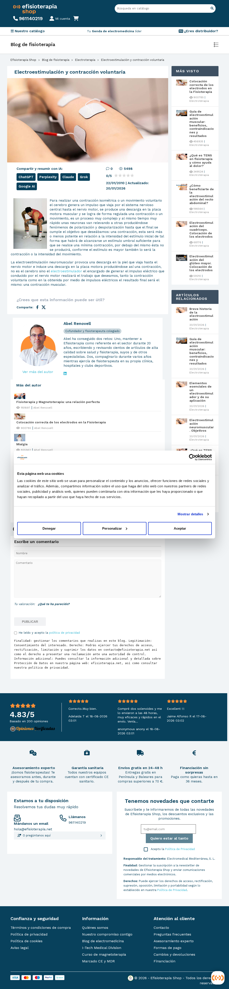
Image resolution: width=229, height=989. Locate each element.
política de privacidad (64, 632)
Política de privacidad (29, 934)
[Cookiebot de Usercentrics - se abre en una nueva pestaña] (192, 457)
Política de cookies (26, 941)
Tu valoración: (24, 604)
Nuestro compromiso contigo (107, 934)
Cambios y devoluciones (174, 954)
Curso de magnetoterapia (104, 954)
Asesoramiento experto (174, 941)
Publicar (30, 621)
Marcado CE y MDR (98, 961)
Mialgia (22, 444)
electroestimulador (66, 271)
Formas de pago (167, 948)
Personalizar (112, 528)
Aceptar (180, 528)
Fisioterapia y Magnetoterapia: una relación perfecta (58, 402)
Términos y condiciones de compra (41, 927)
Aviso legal (20, 948)
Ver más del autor (37, 372)
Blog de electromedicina (103, 941)
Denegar (49, 528)
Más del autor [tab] (28, 385)
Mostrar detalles (190, 514)
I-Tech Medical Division (101, 948)
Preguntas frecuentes (172, 934)
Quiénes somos (95, 927)
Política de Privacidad (180, 849)
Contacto (161, 927)
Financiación (164, 961)
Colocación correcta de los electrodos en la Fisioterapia (61, 422)
